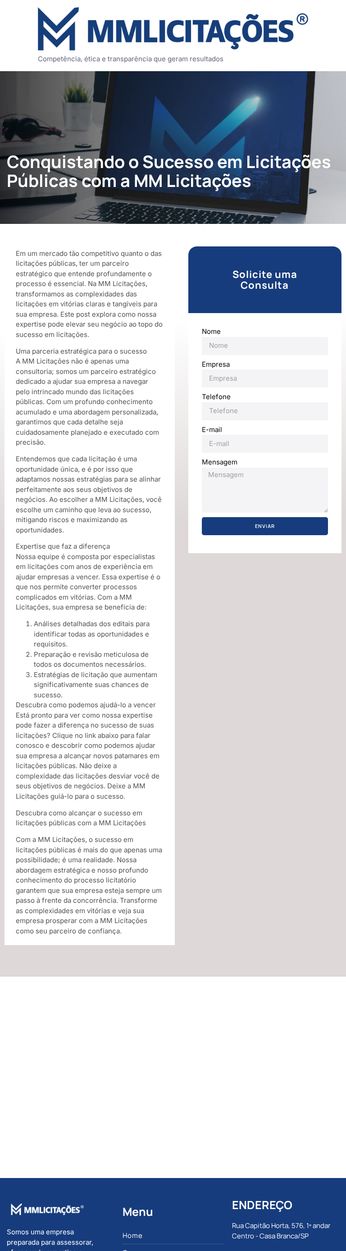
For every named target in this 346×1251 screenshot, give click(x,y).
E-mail (212, 429)
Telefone (216, 396)
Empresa (216, 364)
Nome (211, 331)
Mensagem (219, 462)
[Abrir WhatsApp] (323, 1228)
